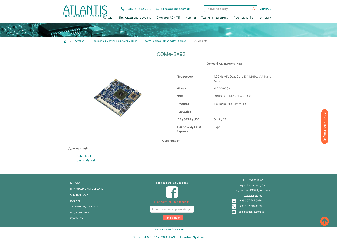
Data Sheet (83, 156)
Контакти (264, 17)
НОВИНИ (75, 200)
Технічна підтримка (214, 17)
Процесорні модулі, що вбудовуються (114, 40)
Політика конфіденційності (168, 228)
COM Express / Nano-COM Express (165, 40)
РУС (268, 8)
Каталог (108, 17)
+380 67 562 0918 (249, 200)
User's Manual (85, 160)
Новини (190, 17)
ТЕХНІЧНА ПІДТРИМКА (84, 206)
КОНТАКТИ (77, 218)
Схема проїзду (253, 195)
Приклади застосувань (135, 17)
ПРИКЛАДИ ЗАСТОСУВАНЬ (86, 188)
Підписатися (173, 217)
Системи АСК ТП (168, 17)
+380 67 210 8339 (249, 206)
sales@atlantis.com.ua (250, 211)
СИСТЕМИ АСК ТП (81, 194)
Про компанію (243, 17)
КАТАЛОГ (75, 182)
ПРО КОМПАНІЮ (80, 212)
